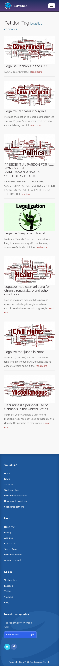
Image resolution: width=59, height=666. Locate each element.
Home (7, 473)
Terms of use (10, 549)
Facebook (9, 586)
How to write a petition (15, 501)
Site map (8, 484)
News (7, 479)
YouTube (8, 597)
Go (32, 635)
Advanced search (12, 560)
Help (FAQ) (9, 527)
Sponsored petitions (14, 507)
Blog (6, 602)
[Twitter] (7, 647)
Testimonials (10, 580)
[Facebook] (14, 647)
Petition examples (13, 554)
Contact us (9, 543)
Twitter (7, 591)
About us (8, 538)
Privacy (7, 532)
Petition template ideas (15, 495)
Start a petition (11, 490)
